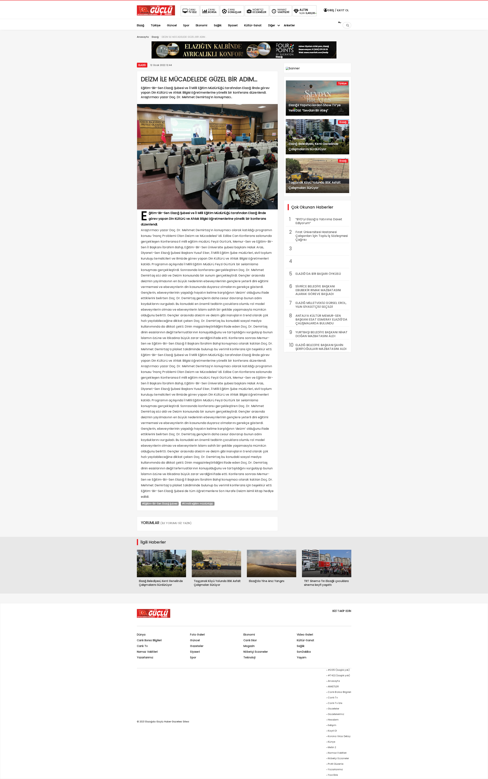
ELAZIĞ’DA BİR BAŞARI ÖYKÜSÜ (315, 274)
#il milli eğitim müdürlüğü (197, 503)
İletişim (332, 725)
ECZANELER (259, 11)
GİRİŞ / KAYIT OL (338, 10)
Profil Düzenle (335, 763)
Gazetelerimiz (336, 714)
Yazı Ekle (333, 775)
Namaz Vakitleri (147, 652)
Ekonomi (249, 634)
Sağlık (300, 646)
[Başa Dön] (481, 772)
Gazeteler (196, 646)
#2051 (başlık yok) (339, 670)
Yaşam (301, 657)
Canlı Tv (142, 646)
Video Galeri (305, 634)
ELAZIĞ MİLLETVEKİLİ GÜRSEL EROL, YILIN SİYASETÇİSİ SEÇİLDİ (317, 304)
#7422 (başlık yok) (339, 675)
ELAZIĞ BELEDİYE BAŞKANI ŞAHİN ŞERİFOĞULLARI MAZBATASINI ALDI (318, 346)
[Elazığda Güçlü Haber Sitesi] (156, 14)
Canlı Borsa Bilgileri (149, 640)
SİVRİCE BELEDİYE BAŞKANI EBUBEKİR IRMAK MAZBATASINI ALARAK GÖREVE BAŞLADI (315, 289)
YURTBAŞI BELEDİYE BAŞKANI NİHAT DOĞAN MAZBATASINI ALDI (318, 333)
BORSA (212, 11)
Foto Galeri (197, 634)
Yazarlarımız (145, 657)
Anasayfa (334, 681)
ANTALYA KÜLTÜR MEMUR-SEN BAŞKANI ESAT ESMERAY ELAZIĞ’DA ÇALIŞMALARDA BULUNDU (318, 319)
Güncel (195, 640)
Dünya (141, 634)
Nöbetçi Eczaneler (255, 652)
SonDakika (304, 652)
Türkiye (342, 83)
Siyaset (195, 652)
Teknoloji (249, 657)
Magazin (249, 646)
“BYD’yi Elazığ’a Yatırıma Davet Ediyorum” (315, 220)
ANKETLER (333, 686)
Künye (331, 741)
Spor (193, 657)
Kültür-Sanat (305, 640)
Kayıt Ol (332, 730)
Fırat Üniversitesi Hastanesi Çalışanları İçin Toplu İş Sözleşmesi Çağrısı (318, 235)
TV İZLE (193, 11)
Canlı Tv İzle (335, 703)
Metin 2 (332, 747)
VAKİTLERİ (283, 11)
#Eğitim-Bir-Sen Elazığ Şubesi (160, 503)
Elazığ (142, 65)
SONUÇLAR (234, 11)
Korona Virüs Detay (339, 736)
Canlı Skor (250, 640)
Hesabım (333, 719)
